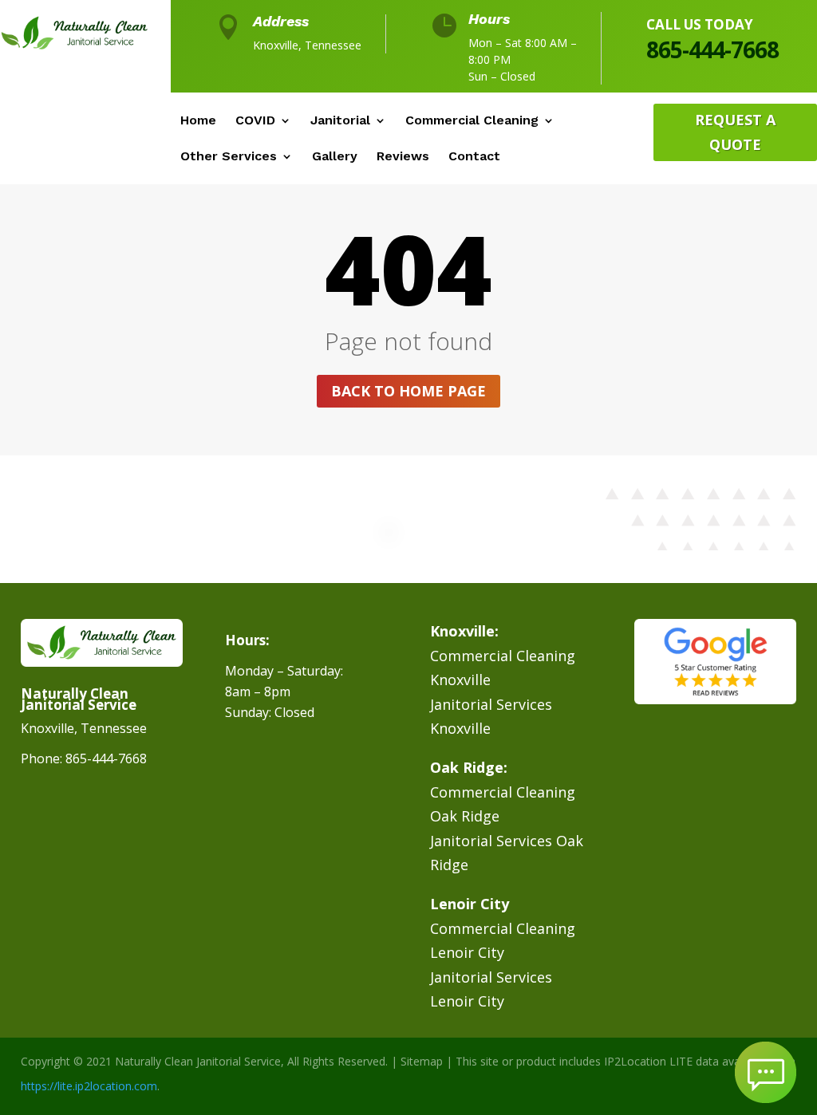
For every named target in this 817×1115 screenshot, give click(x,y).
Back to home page (408, 390)
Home (198, 121)
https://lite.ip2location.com (89, 1085)
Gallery (334, 157)
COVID (255, 121)
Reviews (403, 157)
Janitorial (340, 121)
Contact (474, 157)
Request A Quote (735, 132)
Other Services (228, 157)
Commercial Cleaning (472, 121)
